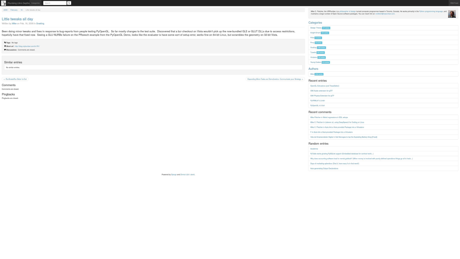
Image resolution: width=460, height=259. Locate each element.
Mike (14, 23)
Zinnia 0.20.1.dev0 (187, 174)
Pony (315, 42)
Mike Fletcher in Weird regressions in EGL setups (329, 117)
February (14, 10)
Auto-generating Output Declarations (324, 168)
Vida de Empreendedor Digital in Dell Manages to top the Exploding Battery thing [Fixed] (343, 137)
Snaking (40, 23)
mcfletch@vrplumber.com (385, 13)
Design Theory (319, 27)
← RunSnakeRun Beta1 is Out (15, 79)
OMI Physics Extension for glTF (322, 95)
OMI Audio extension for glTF (321, 90)
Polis (315, 37)
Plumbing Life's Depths (19, 3)
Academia (314, 148)
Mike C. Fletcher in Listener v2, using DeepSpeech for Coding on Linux (337, 122)
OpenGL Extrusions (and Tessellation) (324, 86)
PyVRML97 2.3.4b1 (317, 100)
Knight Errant (319, 32)
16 (22, 10)
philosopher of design (348, 11)
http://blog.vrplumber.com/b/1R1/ (27, 46)
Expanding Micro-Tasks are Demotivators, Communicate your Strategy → (275, 79)
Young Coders (319, 62)
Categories (35, 3)
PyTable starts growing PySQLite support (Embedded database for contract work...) (342, 153)
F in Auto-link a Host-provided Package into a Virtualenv (331, 132)
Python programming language (431, 11)
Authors (313, 68)
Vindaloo (317, 57)
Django (174, 174)
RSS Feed (454, 3)
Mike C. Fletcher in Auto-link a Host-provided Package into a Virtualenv (337, 127)
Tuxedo (317, 52)
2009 (5, 10)
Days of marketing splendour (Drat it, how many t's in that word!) (334, 163)
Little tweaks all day (17, 18)
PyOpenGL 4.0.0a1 (317, 105)
